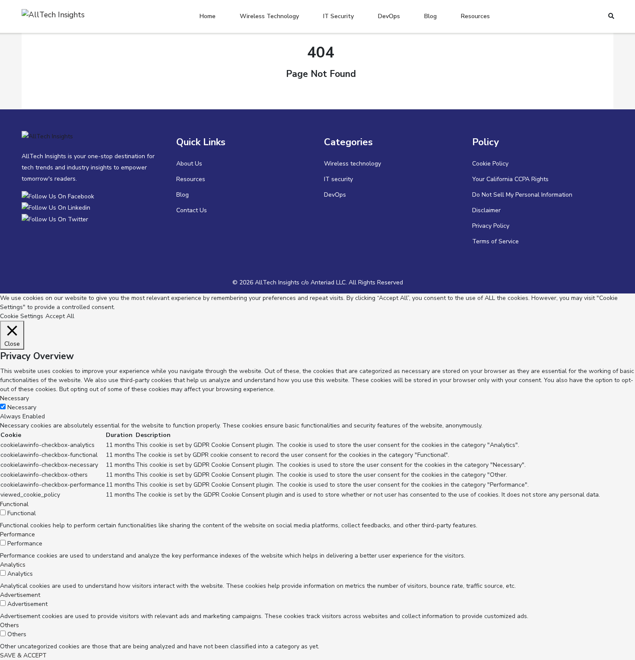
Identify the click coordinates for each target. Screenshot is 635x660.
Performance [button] (17, 534)
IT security (338, 16)
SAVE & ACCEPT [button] (23, 655)
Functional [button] (14, 504)
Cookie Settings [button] (21, 316)
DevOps (389, 16)
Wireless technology (269, 16)
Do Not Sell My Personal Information (522, 195)
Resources (475, 16)
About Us (189, 163)
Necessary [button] (14, 398)
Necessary (21, 407)
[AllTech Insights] (59, 196)
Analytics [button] (12, 565)
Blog (430, 16)
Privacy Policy (490, 226)
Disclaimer (486, 210)
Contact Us (191, 210)
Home (208, 16)
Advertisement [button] (20, 595)
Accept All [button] (59, 316)
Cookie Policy (490, 163)
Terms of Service (495, 241)
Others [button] (9, 625)
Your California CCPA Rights (510, 179)
